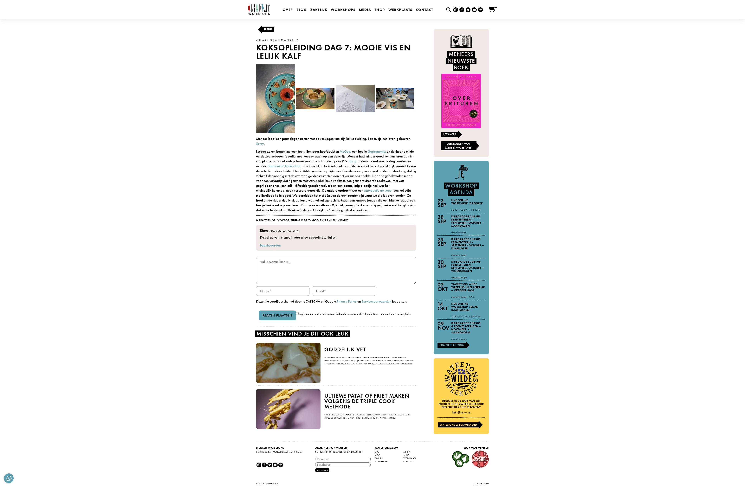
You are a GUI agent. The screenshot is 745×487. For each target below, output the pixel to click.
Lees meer (449, 134)
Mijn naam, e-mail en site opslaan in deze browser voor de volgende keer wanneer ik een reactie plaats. (355, 314)
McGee (345, 151)
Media (365, 9)
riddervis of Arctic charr (284, 166)
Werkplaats (400, 9)
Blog (301, 9)
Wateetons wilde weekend (458, 424)
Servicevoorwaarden (376, 301)
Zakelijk (318, 9)
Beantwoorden (270, 245)
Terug (268, 29)
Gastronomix (377, 151)
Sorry (260, 143)
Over (288, 9)
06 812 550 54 (263, 451)
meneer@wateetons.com (287, 451)
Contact (424, 9)
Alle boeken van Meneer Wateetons (458, 145)
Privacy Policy (347, 301)
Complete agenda (451, 345)
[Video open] (449, 9)
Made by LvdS (482, 483)
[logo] (259, 9)
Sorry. (353, 161)
